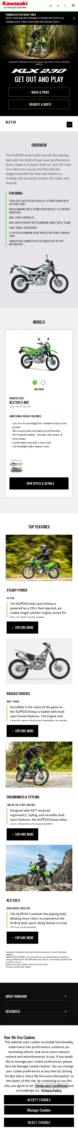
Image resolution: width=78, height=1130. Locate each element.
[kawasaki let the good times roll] (24, 5)
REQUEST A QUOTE (40, 104)
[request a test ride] (59, 6)
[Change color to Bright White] (43, 382)
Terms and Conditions (51, 1086)
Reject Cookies (39, 1122)
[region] (39, 1077)
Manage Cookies (39, 1110)
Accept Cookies (39, 1099)
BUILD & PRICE (40, 92)
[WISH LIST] (52, 6)
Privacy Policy (51, 1090)
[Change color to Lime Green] (34, 382)
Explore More (24, 627)
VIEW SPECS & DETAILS (40, 483)
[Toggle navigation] (73, 5)
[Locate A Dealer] (66, 6)
